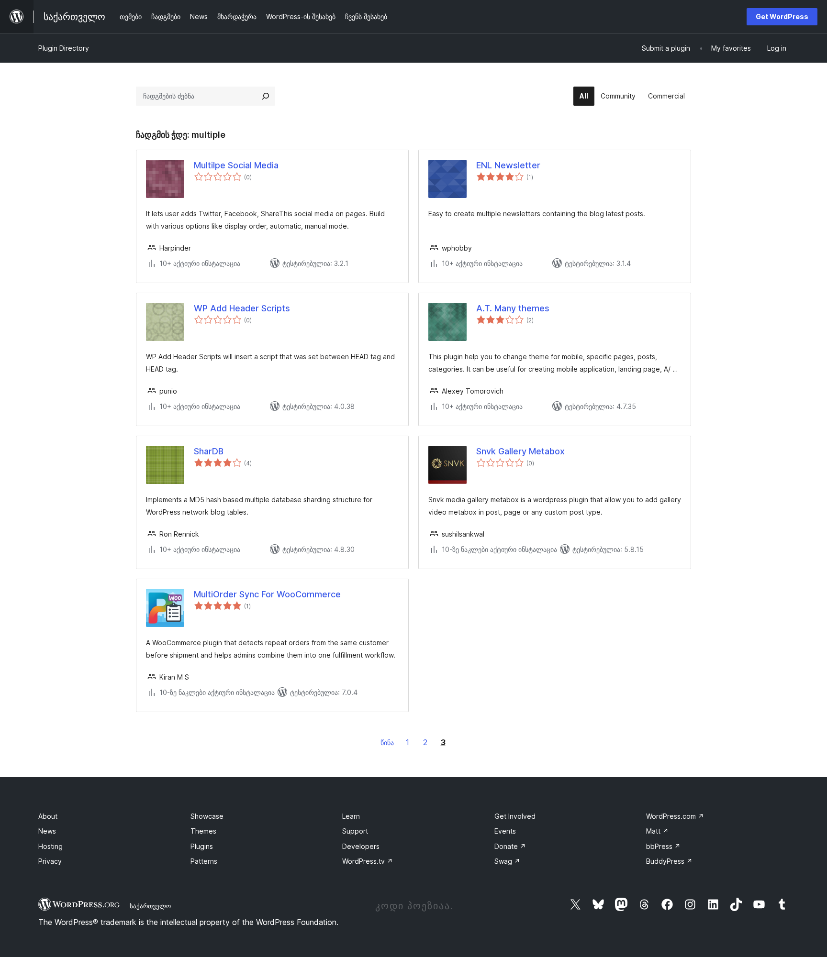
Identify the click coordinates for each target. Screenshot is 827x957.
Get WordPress (782, 16)
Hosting (50, 846)
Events (505, 831)
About (47, 816)
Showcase (207, 816)
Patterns (203, 861)
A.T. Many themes (512, 308)
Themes (203, 831)
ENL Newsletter (508, 165)
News (47, 831)
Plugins (201, 846)
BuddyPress (669, 861)
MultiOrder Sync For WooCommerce (267, 594)
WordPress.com (675, 816)
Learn (351, 816)
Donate (510, 846)
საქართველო (150, 906)
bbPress (663, 846)
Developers (361, 846)
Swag (507, 861)
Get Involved (515, 816)
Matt (657, 831)
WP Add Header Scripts (242, 308)
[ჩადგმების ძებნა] (265, 96)
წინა (387, 742)
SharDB (209, 451)
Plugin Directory (63, 48)
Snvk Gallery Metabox (520, 451)
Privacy (50, 861)
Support (355, 831)
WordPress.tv (367, 861)
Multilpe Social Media (236, 165)
